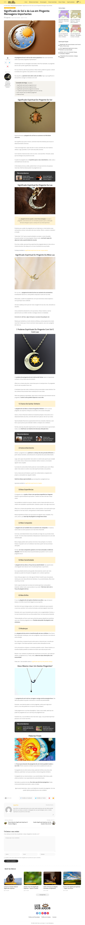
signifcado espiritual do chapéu (33, 483)
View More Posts (49, 804)
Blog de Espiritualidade (9, 7)
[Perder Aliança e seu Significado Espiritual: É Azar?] (25, 728)
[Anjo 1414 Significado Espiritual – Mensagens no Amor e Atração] (76, 28)
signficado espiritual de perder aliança (42, 661)
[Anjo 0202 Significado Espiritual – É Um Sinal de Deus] (64, 14)
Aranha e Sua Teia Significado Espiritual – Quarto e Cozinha (31, 887)
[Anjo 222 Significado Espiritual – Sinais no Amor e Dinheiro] (64, 28)
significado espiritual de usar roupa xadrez (36, 250)
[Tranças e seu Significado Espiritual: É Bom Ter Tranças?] (45, 438)
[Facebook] (5, 62)
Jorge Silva (8, 17)
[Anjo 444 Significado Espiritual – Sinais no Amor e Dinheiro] (76, 14)
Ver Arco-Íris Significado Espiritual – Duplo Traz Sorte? (71, 887)
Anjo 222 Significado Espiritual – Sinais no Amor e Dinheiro (63, 35)
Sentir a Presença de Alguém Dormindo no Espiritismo (50, 887)
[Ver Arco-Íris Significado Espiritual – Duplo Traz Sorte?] (72, 878)
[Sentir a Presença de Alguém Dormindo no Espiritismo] (52, 878)
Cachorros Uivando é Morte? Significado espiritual (11, 887)
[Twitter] (9, 62)
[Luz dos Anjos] (11, 2)
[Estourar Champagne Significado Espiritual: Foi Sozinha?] (7, 76)
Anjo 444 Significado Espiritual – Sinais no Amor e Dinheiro (75, 21)
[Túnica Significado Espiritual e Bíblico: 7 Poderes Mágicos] (45, 177)
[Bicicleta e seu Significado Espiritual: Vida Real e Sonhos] (45, 728)
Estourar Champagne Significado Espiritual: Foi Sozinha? (8, 84)
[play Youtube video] (35, 749)
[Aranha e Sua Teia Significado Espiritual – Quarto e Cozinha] (33, 878)
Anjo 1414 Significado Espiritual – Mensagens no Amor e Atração (76, 35)
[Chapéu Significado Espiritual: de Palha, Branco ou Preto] (25, 438)
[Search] (80, 2)
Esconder (30, 82)
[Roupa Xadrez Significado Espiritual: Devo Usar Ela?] (25, 177)
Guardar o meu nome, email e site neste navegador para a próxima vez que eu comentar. (23, 857)
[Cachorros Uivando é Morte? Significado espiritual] (13, 878)
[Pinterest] (7, 66)
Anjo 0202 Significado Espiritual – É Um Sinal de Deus (64, 21)
